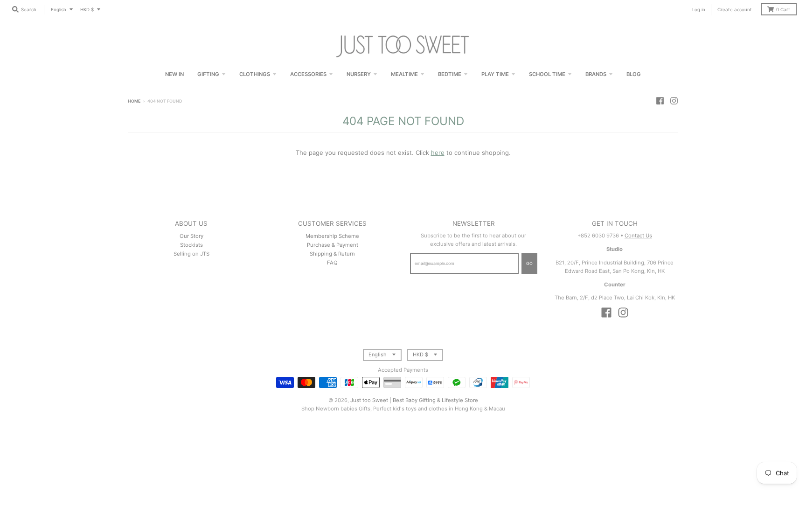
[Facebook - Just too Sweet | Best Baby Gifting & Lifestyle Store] (660, 101)
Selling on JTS (191, 253)
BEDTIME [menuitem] (449, 74)
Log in (698, 9)
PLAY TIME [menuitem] (495, 74)
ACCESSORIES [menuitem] (308, 74)
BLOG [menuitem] (633, 74)
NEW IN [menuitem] (174, 74)
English (58, 9)
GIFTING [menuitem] (208, 74)
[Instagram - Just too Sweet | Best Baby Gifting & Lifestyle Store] (674, 101)
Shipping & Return (332, 253)
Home (134, 101)
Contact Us (638, 235)
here (438, 152)
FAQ (332, 262)
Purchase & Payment (332, 245)
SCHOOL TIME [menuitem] (547, 74)
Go (529, 263)
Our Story (191, 236)
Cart (783, 9)
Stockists (191, 245)
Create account (734, 9)
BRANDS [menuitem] (595, 74)
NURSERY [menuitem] (359, 74)
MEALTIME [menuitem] (404, 74)
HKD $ (87, 9)
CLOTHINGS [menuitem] (254, 74)
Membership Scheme (332, 236)
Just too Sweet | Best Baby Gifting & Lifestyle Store (414, 400)
